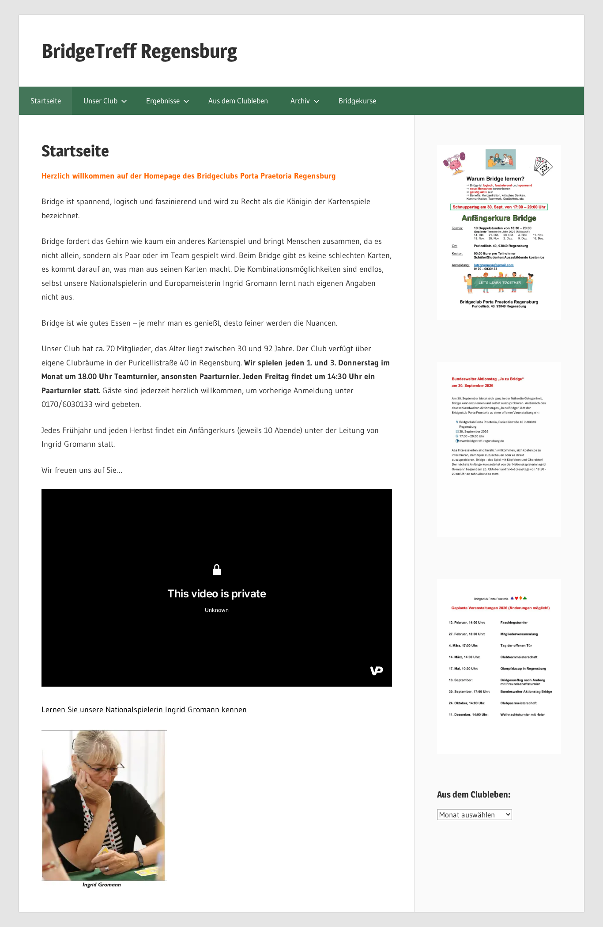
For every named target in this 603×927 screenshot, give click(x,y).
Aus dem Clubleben (238, 100)
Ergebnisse (163, 100)
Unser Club (100, 100)
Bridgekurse (357, 100)
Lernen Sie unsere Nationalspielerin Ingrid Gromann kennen (144, 709)
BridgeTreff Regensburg (139, 51)
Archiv (300, 100)
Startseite (45, 100)
